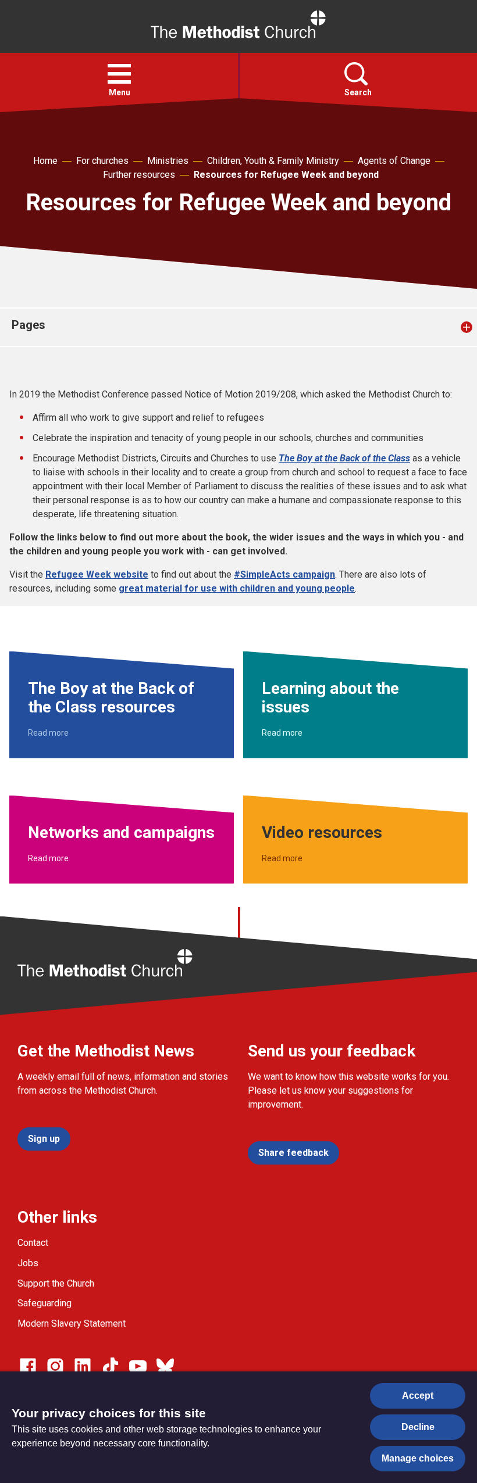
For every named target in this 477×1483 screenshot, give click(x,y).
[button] (119, 73)
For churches (102, 160)
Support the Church (55, 1283)
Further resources (139, 174)
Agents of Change (394, 160)
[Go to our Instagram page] (55, 1366)
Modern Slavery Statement (71, 1323)
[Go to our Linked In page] (82, 1366)
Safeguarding (44, 1303)
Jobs (27, 1263)
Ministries (167, 160)
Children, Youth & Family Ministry (273, 160)
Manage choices (418, 1458)
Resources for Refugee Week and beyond (286, 174)
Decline (418, 1427)
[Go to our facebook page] (27, 1366)
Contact (32, 1242)
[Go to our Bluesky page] (165, 1366)
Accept (417, 1395)
